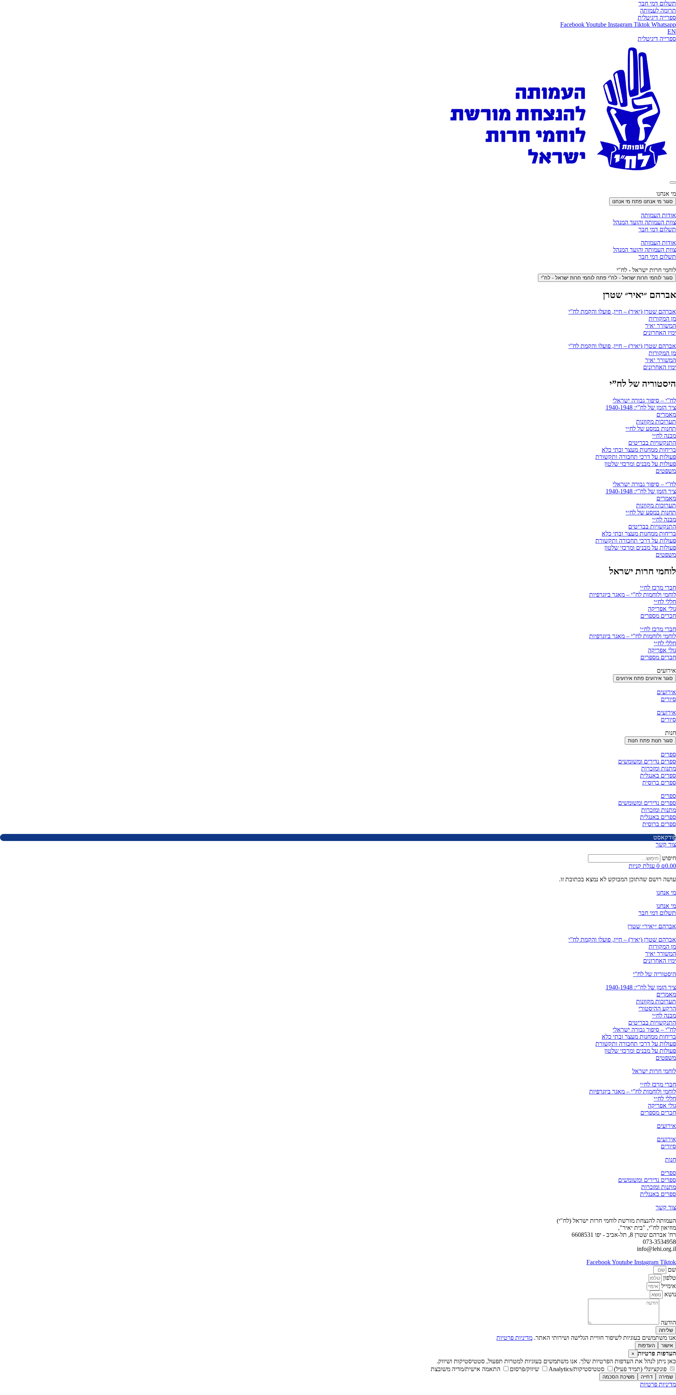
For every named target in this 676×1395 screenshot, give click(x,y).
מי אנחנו (666, 892)
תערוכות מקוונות (656, 421)
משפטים (666, 470)
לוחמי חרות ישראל (654, 1071)
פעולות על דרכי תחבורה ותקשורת (635, 456)
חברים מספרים (658, 615)
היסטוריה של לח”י (654, 974)
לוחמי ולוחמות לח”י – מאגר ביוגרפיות (632, 594)
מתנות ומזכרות (658, 768)
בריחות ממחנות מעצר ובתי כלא (639, 449)
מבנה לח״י (664, 435)
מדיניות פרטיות (514, 1337)
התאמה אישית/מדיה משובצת (466, 1369)
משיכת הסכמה (618, 1377)
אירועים (666, 692)
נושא (669, 1294)
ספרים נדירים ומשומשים (647, 761)
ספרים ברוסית (659, 782)
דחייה (647, 1377)
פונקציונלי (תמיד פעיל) (641, 1369)
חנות (670, 1159)
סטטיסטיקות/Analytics (577, 1369)
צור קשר (666, 1207)
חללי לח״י (665, 601)
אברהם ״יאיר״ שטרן (651, 926)
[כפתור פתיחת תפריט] (673, 182)
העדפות (646, 1345)
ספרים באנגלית (658, 775)
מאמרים (666, 414)
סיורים (668, 699)
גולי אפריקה (662, 608)
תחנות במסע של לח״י (651, 428)
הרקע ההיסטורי (657, 1008)
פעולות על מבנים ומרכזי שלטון (640, 463)
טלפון (669, 1277)
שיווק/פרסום (525, 1369)
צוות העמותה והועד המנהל (644, 222)
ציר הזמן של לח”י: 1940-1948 (641, 407)
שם (671, 1269)
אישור (667, 1345)
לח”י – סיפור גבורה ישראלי (644, 400)
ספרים (668, 754)
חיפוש (669, 858)
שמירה (666, 1377)
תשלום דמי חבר (657, 229)
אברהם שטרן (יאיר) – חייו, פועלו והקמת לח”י (622, 311)
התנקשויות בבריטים (652, 442)
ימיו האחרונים (659, 332)
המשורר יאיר (660, 325)
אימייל (668, 1286)
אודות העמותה (658, 215)
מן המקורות (662, 318)
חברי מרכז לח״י (658, 587)
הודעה (667, 1322)
